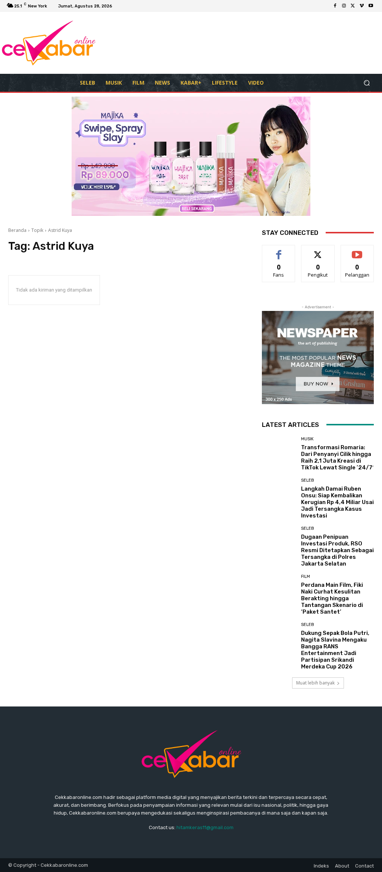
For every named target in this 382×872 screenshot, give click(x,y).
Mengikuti (318, 251)
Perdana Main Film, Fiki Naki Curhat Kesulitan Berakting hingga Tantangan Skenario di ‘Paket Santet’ (332, 598)
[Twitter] (352, 5)
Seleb (307, 480)
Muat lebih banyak (315, 683)
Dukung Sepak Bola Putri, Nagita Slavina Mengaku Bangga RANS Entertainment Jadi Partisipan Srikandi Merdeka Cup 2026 (335, 650)
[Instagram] (343, 5)
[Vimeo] (361, 5)
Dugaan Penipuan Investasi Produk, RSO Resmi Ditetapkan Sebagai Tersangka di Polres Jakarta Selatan (337, 550)
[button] (366, 83)
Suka (279, 251)
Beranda (17, 230)
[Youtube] (370, 5)
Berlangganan (359, 251)
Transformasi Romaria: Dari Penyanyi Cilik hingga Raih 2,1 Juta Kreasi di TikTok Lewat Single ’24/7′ (337, 457)
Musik (307, 439)
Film (305, 576)
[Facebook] (335, 5)
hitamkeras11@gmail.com (205, 827)
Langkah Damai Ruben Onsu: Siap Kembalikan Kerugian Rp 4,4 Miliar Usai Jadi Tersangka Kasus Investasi (337, 502)
